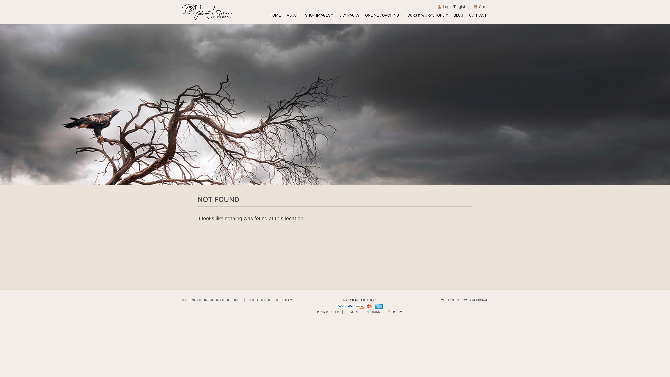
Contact (478, 15)
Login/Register (455, 6)
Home (275, 15)
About (293, 15)
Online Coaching (382, 15)
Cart (482, 6)
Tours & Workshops (425, 15)
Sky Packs (349, 15)
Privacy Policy (328, 312)
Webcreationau (476, 300)
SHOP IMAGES (317, 15)
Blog (458, 15)
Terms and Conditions (362, 312)
